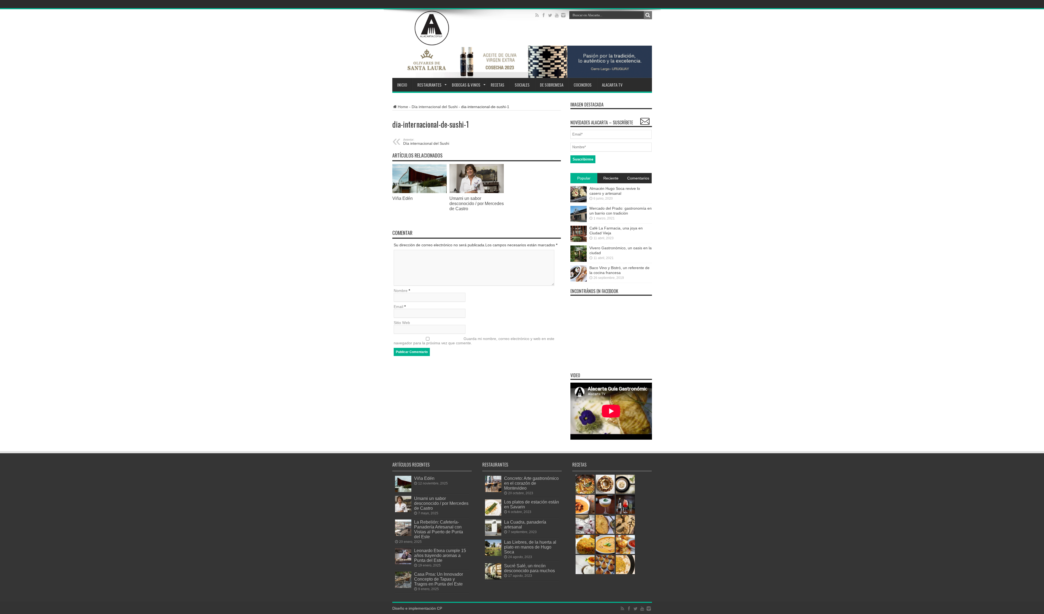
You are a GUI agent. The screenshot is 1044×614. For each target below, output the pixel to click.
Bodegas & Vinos (466, 85)
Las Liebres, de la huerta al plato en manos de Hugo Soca (530, 547)
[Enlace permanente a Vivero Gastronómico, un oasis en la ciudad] (578, 253)
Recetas (497, 85)
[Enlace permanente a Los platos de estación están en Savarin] (493, 507)
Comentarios (638, 178)
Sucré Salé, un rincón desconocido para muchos (529, 568)
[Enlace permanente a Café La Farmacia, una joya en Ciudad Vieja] (578, 234)
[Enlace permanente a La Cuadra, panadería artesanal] (493, 527)
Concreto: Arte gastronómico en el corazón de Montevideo (531, 483)
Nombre (401, 290)
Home (403, 107)
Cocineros (583, 85)
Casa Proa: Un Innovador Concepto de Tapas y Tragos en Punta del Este (438, 579)
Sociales (522, 85)
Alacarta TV (612, 85)
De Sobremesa (551, 85)
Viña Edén (402, 198)
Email (398, 306)
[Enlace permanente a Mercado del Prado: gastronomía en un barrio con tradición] (578, 214)
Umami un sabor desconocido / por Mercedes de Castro (476, 203)
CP (439, 608)
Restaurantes (429, 85)
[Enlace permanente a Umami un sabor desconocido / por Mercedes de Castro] (476, 178)
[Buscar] (648, 15)
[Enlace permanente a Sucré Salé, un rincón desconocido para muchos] (493, 571)
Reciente (611, 178)
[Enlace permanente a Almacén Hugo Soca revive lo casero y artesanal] (578, 194)
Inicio (402, 85)
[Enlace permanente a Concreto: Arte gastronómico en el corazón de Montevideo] (493, 484)
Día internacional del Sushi (435, 107)
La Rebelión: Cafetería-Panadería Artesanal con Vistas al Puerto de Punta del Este (438, 529)
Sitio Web (402, 322)
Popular (584, 178)
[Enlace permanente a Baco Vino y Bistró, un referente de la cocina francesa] (578, 273)
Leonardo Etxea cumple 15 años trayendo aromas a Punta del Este (440, 555)
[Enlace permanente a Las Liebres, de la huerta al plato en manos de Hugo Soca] (493, 548)
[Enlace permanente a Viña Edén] (419, 178)
